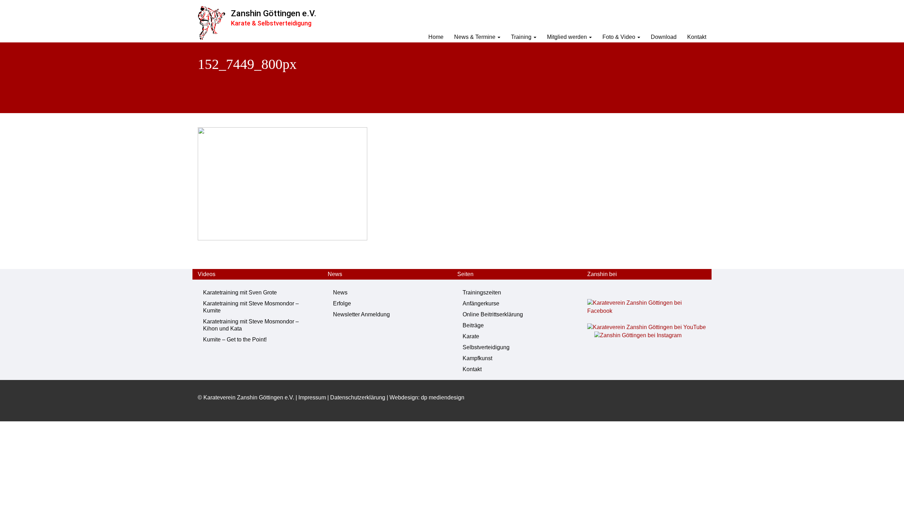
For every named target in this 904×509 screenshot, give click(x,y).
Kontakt (696, 37)
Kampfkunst (477, 358)
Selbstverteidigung (486, 347)
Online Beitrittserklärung (493, 314)
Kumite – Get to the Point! (235, 340)
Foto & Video (619, 37)
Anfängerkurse (481, 303)
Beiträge (473, 325)
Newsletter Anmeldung (361, 314)
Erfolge (342, 303)
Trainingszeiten (482, 292)
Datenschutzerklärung (357, 397)
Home (436, 37)
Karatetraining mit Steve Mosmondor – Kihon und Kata (251, 325)
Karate (471, 336)
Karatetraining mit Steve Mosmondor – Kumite (251, 307)
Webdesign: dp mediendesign (426, 397)
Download (664, 37)
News (340, 292)
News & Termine (475, 37)
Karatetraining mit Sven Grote (240, 292)
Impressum (312, 397)
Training (522, 37)
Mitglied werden (567, 37)
